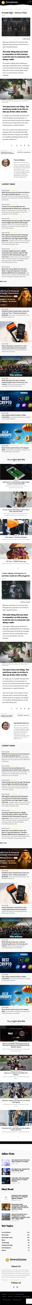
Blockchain (5, 309)
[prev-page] (13, 568)
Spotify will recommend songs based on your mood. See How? (16, 483)
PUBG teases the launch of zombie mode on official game (7, 153)
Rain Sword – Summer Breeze (23, 152)
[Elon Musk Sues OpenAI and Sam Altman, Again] (6, 1171)
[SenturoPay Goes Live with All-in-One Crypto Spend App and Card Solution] (16, 331)
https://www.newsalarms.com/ (21, 162)
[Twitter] (20, 145)
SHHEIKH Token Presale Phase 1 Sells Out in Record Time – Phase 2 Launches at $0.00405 (15, 313)
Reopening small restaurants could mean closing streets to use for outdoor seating (20, 1207)
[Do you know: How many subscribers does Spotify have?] (16, 500)
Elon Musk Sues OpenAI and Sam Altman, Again (20, 1169)
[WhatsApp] (28, 145)
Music (11, 9)
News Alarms (11, 1294)
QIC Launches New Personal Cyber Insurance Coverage (20, 1160)
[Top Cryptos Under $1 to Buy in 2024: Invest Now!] (16, 401)
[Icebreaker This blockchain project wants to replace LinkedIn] (6, 1180)
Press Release (6, 190)
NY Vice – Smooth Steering (16, 561)
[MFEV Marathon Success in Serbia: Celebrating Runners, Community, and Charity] (16, 366)
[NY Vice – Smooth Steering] (16, 551)
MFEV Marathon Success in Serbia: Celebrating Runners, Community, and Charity (15, 382)
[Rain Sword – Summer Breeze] (16, 527)
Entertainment (5, 9)
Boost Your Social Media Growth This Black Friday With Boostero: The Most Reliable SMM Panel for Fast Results (14, 271)
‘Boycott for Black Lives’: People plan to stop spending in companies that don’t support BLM (21, 1216)
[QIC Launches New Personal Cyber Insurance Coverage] (6, 1162)
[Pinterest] (24, 145)
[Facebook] (17, 145)
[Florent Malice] (7, 168)
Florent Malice (26, 39)
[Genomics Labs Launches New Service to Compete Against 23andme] (6, 1198)
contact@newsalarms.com (15, 1280)
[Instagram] (17, 1287)
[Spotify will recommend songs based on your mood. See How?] (16, 472)
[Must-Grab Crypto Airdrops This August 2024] (16, 433)
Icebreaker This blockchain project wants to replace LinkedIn (20, 1179)
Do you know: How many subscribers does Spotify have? (16, 510)
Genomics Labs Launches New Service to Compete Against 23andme (20, 1197)
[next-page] (17, 568)
